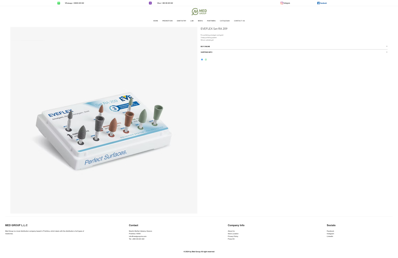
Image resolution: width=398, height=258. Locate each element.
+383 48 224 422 (138, 239)
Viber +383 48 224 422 (165, 3)
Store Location (233, 234)
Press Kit (231, 239)
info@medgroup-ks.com (137, 236)
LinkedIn (330, 236)
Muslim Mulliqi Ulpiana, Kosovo (140, 231)
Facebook (330, 231)
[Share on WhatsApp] (206, 59)
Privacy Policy (233, 236)
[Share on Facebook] (202, 59)
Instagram (330, 234)
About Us (231, 231)
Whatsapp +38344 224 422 (74, 3)
